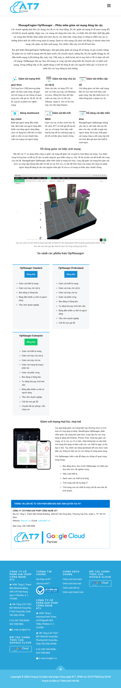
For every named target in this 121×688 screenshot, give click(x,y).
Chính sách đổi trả (71, 588)
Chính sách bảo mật (72, 583)
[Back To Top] (60, 669)
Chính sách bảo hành (72, 579)
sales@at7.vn (44, 521)
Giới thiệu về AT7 (43, 579)
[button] (17, 211)
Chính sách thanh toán (73, 592)
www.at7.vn (26, 521)
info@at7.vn (24, 629)
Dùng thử (31, 274)
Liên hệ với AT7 (43, 583)
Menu (108, 5)
